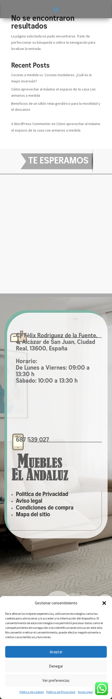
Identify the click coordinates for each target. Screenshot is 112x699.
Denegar (56, 666)
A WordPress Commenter (31, 123)
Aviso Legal (85, 692)
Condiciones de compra (44, 508)
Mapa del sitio (33, 515)
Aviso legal (29, 501)
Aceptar (56, 651)
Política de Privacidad (60, 692)
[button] (104, 603)
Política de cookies (32, 692)
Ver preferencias (56, 680)
